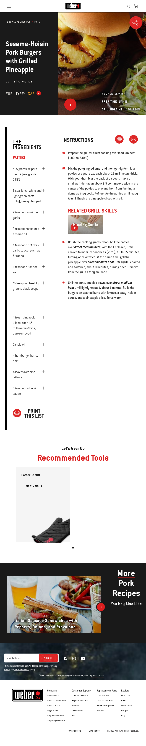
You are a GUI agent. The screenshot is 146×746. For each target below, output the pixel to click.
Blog (123, 715)
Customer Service (80, 695)
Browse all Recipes (19, 21)
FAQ (73, 715)
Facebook (65, 658)
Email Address (13, 658)
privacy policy (97, 675)
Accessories (126, 705)
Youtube (83, 658)
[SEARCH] (129, 6)
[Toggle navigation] (9, 6)
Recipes (125, 710)
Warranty (76, 705)
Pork (37, 21)
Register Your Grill (80, 700)
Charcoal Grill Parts (105, 700)
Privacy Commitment (56, 700)
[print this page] (120, 139)
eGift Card (125, 695)
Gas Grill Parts (103, 695)
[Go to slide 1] (73, 548)
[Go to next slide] (101, 607)
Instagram (74, 658)
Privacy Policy (53, 705)
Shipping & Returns (56, 720)
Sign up (48, 658)
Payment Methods (55, 715)
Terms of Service (21, 669)
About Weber (53, 695)
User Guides (77, 710)
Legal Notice (52, 710)
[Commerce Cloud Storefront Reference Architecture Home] (73, 6)
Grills (123, 700)
